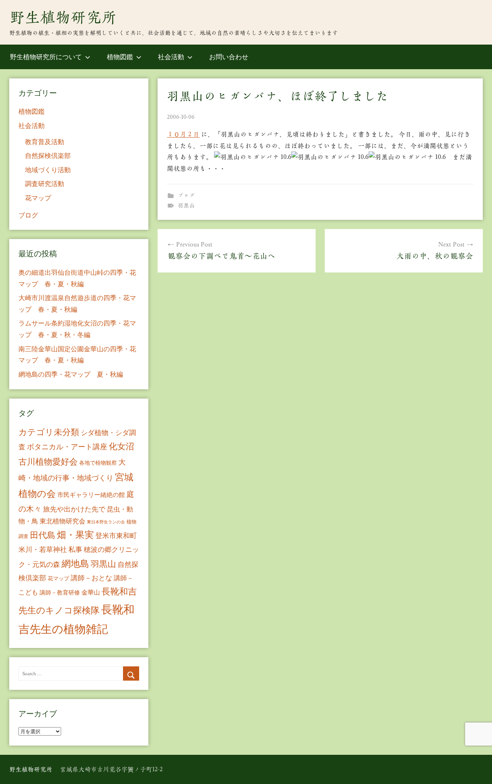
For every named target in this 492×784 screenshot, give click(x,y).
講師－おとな (91, 577)
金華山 (90, 592)
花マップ (38, 197)
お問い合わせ (228, 56)
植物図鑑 (120, 56)
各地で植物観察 (98, 462)
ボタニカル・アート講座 (67, 446)
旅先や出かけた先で (74, 508)
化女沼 (121, 446)
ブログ (186, 195)
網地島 (75, 563)
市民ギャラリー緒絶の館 (91, 494)
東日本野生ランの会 (106, 522)
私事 (75, 549)
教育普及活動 (44, 141)
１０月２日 (183, 134)
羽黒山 (186, 205)
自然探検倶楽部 (48, 155)
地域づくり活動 (48, 169)
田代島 (42, 534)
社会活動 (171, 56)
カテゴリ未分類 (48, 431)
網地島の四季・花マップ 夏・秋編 (70, 374)
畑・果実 (75, 534)
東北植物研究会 (62, 521)
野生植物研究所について (46, 56)
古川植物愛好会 (48, 461)
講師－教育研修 (60, 592)
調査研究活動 (44, 183)
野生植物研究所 (63, 17)
